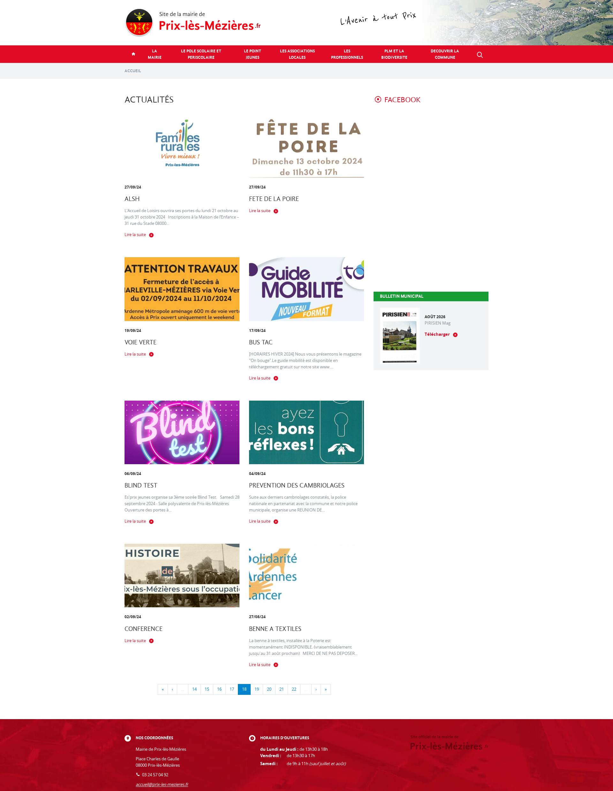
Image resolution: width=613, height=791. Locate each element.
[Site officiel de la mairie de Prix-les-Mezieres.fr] (306, 22)
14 (194, 689)
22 (294, 689)
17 (232, 689)
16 (219, 689)
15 (207, 689)
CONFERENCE (144, 629)
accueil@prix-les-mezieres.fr (162, 784)
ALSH (132, 199)
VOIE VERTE (140, 342)
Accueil (133, 70)
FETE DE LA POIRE (274, 199)
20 (269, 689)
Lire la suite (135, 234)
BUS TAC (261, 342)
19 (256, 689)
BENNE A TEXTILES (275, 629)
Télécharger (437, 334)
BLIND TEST (141, 485)
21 (281, 689)
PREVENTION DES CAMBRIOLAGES (296, 485)
